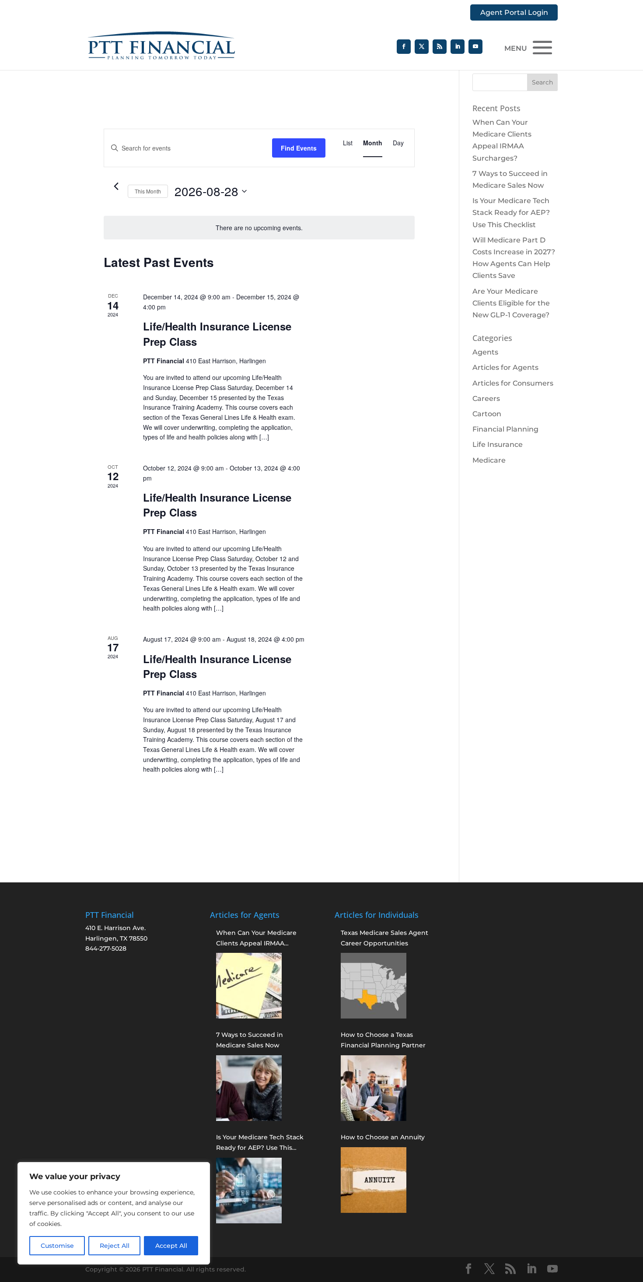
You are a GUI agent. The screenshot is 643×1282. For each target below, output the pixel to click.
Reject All (114, 1246)
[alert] (259, 228)
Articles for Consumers (512, 383)
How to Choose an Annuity (383, 1137)
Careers (486, 398)
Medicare (489, 460)
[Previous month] (116, 186)
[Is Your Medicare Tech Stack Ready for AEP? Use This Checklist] (249, 1190)
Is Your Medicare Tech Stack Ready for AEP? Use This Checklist (511, 212)
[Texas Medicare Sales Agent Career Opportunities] (373, 986)
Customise (57, 1246)
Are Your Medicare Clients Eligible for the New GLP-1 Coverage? (511, 303)
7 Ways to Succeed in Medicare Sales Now (249, 1040)
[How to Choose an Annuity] (373, 1180)
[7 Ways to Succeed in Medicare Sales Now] (249, 1088)
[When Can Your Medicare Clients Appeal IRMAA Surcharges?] (249, 986)
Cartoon (486, 414)
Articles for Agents (505, 367)
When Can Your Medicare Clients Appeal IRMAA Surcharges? (256, 939)
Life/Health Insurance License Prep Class (217, 333)
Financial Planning (505, 429)
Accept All (171, 1246)
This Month (148, 191)
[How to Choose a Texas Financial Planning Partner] (373, 1088)
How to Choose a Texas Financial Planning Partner (383, 1040)
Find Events (299, 148)
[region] (113, 1213)
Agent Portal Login (514, 12)
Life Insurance (497, 444)
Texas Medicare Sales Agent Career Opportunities (384, 938)
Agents (485, 352)
